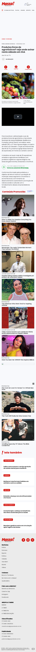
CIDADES (23, 10)
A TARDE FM (5, 610)
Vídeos (4, 567)
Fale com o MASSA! (9, 586)
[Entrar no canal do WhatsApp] (4, 167)
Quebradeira (5, 581)
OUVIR (5, 69)
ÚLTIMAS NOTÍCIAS (9, 10)
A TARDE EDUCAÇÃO (8, 613)
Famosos (4, 550)
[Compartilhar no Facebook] (25, 73)
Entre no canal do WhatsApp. (18, 168)
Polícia (4, 547)
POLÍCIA (17, 10)
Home (4, 39)
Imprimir (16, 68)
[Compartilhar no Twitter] (28, 72)
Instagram (5, 594)
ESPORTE (28, 10)
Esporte (4, 553)
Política (4, 556)
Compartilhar (28, 69)
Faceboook (5, 597)
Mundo (4, 564)
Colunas (5, 573)
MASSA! (4, 605)
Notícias (5, 545)
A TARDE (4, 608)
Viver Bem (9, 39)
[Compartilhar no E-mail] (30, 72)
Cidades (4, 559)
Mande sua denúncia (8, 588)
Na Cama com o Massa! (9, 578)
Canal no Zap (6, 591)
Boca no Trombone (8, 575)
